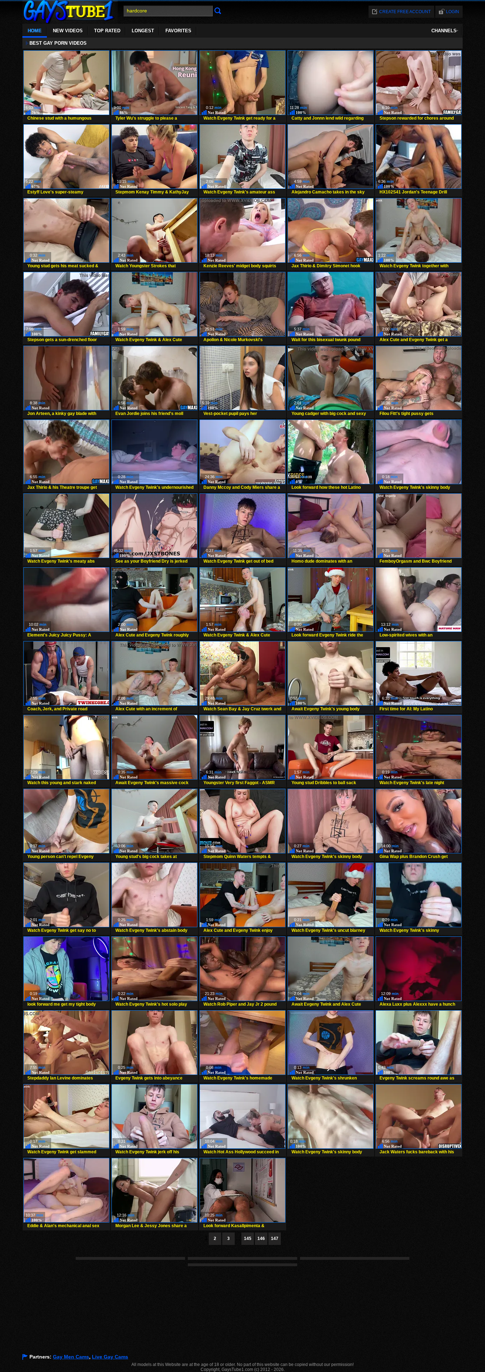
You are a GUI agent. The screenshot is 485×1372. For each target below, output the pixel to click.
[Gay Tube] (70, 22)
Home (35, 30)
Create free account (405, 11)
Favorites (178, 30)
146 (261, 1238)
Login (452, 11)
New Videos (68, 30)
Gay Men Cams (71, 1357)
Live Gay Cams (110, 1357)
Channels (444, 30)
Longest (143, 30)
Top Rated (107, 30)
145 (247, 1238)
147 (274, 1238)
